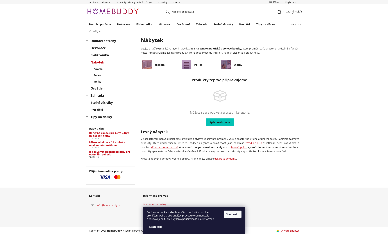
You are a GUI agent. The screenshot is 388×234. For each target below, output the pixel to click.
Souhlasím (232, 214)
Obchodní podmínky (99, 2)
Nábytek (97, 62)
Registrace (290, 2)
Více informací (206, 219)
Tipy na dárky (101, 117)
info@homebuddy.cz (108, 205)
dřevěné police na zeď (164, 147)
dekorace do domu (225, 158)
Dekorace (98, 48)
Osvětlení (98, 88)
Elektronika (100, 55)
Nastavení (155, 226)
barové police (239, 147)
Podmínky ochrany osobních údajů (134, 2)
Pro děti (97, 110)
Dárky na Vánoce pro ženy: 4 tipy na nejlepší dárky (109, 134)
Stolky (97, 81)
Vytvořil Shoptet (290, 230)
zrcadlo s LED (253, 143)
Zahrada (97, 95)
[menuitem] (100, 24)
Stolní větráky (102, 102)
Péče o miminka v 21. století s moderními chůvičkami (107, 143)
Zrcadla (98, 69)
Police (97, 75)
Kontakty (162, 2)
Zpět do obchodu (220, 122)
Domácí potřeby (103, 41)
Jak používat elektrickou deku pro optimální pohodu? (109, 153)
